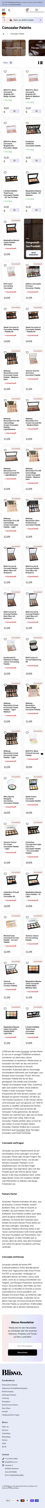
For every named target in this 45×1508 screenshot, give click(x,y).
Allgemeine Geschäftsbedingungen (15, 1388)
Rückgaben (6, 1401)
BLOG (4, 1447)
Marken (5, 1440)
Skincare (5, 1430)
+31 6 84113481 (11, 1459)
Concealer (25, 1051)
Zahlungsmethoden (9, 1395)
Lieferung (5, 1398)
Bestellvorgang (7, 1391)
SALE (4, 1443)
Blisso (10, 1486)
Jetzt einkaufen (33, 254)
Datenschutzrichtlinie (9, 1385)
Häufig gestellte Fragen (10, 1415)
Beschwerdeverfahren (10, 1405)
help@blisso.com (11, 1462)
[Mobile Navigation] (3, 9)
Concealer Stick (23, 1130)
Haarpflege (6, 1433)
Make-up (5, 1427)
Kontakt (5, 1411)
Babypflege (6, 1437)
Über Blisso (6, 1408)
